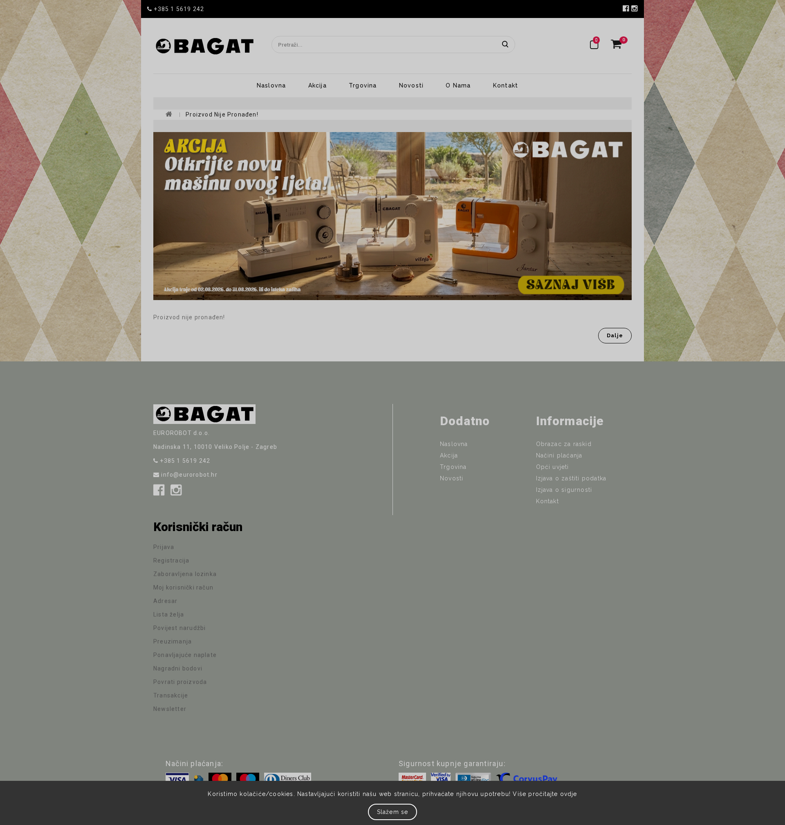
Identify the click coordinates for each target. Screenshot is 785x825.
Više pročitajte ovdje (545, 794)
